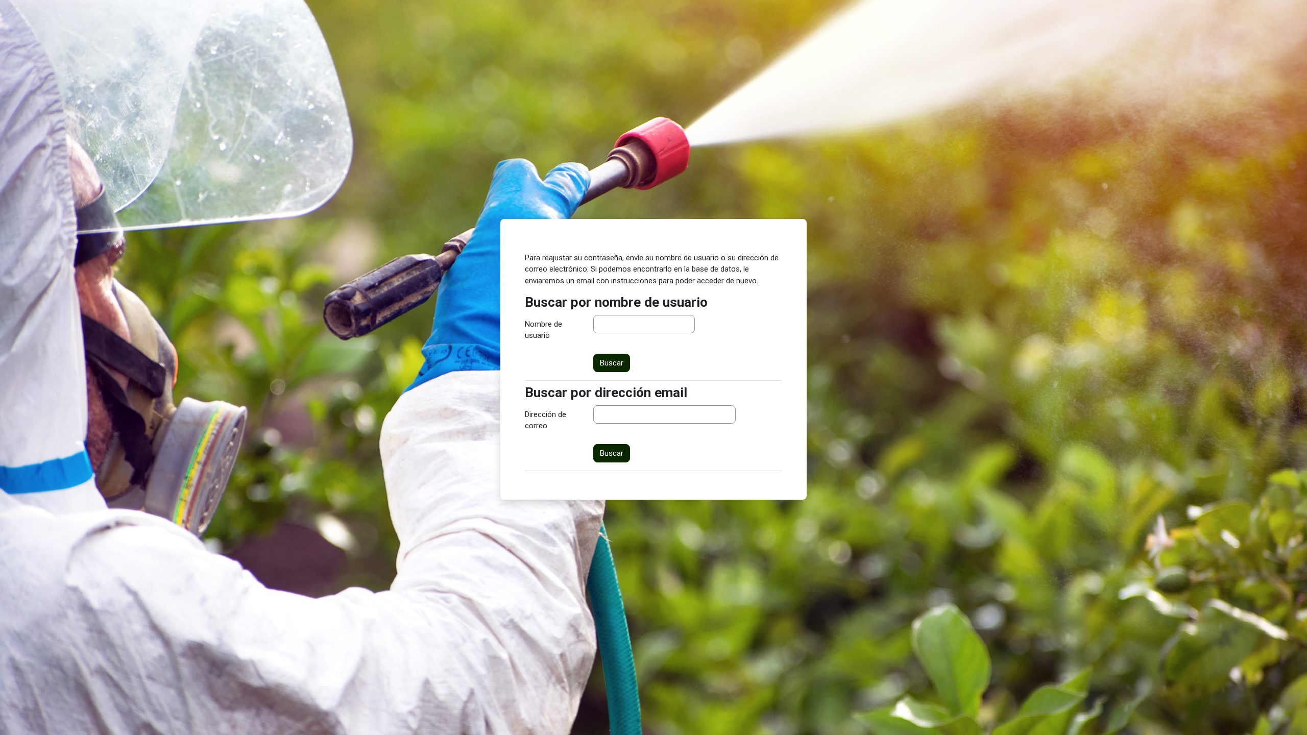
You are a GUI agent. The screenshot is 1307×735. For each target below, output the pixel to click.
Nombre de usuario (543, 330)
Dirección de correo (545, 420)
